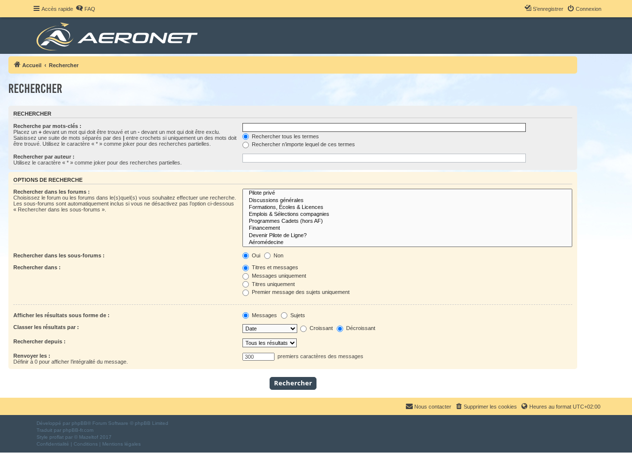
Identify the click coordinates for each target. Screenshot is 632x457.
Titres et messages (274, 267)
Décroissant (360, 328)
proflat (56, 437)
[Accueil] (119, 35)
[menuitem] (85, 9)
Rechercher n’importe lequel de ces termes (302, 144)
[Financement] (407, 228)
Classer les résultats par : (46, 327)
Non (277, 255)
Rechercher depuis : (39, 341)
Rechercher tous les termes (284, 136)
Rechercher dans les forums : (51, 192)
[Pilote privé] (407, 193)
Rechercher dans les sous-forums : (59, 255)
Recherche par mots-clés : (47, 126)
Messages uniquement (278, 276)
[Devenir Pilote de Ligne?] (407, 235)
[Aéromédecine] (407, 242)
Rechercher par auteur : (44, 157)
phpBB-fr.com (78, 430)
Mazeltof (88, 437)
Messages (263, 315)
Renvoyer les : (31, 356)
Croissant (320, 328)
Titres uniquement (272, 284)
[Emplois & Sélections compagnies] (407, 214)
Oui (255, 255)
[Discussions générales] (407, 200)
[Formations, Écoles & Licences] (407, 207)
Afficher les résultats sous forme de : (61, 315)
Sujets (297, 315)
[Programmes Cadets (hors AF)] (407, 221)
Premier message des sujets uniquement (300, 292)
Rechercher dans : (37, 267)
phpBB (79, 423)
